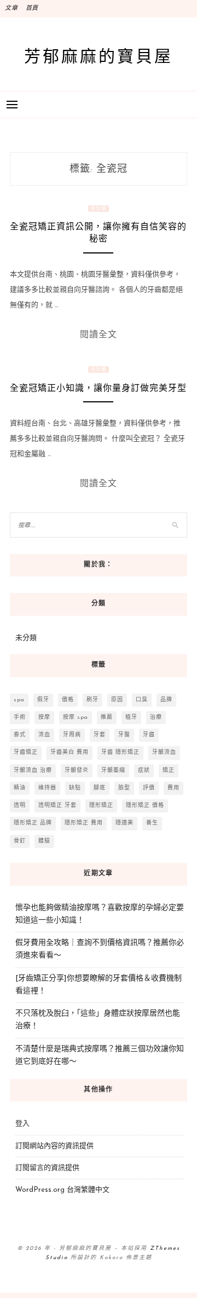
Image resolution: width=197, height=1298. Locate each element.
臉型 (124, 788)
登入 (22, 1123)
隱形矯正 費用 (84, 823)
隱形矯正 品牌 (33, 823)
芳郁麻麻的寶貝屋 (98, 55)
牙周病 (72, 735)
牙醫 (124, 735)
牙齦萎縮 (113, 771)
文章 (11, 8)
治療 (156, 717)
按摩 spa (75, 717)
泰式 (20, 735)
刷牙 (92, 700)
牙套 (100, 735)
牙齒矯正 (26, 752)
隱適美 (124, 823)
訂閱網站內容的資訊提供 (54, 1146)
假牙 (43, 700)
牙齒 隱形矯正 (120, 752)
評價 (149, 788)
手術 (20, 717)
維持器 (47, 788)
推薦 (107, 717)
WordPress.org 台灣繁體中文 (62, 1189)
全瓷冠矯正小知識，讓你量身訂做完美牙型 (98, 388)
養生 (152, 823)
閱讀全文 (98, 334)
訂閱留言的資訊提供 (47, 1168)
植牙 (131, 717)
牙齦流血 (164, 752)
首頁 (32, 8)
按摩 (44, 717)
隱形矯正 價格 (145, 806)
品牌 (166, 700)
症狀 (144, 771)
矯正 (169, 771)
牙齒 (149, 735)
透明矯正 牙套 (57, 806)
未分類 (98, 208)
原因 (117, 700)
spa (19, 700)
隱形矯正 (101, 806)
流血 (44, 735)
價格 (68, 700)
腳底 (100, 788)
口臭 (142, 700)
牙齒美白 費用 (69, 752)
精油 (20, 788)
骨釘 (20, 841)
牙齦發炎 (77, 771)
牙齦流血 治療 (33, 771)
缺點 (75, 788)
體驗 (44, 841)
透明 (20, 806)
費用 (173, 788)
